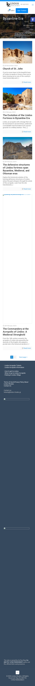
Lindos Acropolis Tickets (13, 365)
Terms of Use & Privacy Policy (14, 382)
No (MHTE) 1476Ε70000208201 (16, 661)
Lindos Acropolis (28, 30)
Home (26, 21)
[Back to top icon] (17, 672)
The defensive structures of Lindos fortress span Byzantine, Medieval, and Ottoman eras (16, 169)
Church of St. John (13, 68)
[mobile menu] (32, 4)
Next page (22, 357)
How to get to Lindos (12, 371)
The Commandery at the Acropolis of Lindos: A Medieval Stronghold (16, 331)
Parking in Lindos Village (13, 375)
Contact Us (7, 386)
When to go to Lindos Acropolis (15, 373)
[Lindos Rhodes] (17, 4)
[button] (33, 19)
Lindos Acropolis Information (14, 367)
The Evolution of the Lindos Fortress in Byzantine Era (17, 117)
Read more (27, 82)
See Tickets (21, 11)
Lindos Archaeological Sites (28, 25)
